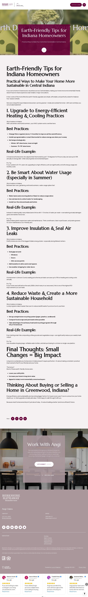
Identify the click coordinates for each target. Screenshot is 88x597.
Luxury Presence (55, 567)
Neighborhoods (48, 542)
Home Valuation (48, 540)
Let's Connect (47, 543)
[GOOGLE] (20, 527)
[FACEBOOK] (4, 527)
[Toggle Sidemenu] (84, 5)
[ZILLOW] (24, 527)
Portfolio (46, 536)
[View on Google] (4, 577)
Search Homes (48, 538)
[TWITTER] (16, 527)
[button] (1, 584)
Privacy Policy (82, 567)
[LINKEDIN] (12, 527)
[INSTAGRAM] (8, 527)
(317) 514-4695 (76, 5)
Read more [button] (5, 591)
